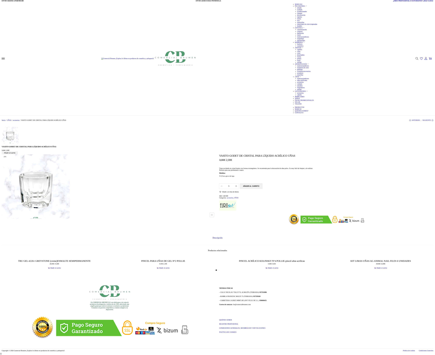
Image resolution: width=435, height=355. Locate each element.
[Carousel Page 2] (218, 270)
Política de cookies (409, 350)
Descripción (217, 238)
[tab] (217, 238)
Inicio (3, 120)
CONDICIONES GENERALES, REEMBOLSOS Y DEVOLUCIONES (242, 328)
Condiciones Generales (426, 350)
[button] (229, 192)
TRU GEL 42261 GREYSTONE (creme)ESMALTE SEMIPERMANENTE (54, 261)
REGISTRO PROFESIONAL (228, 324)
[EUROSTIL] (227, 205)
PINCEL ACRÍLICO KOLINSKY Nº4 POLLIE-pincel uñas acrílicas (272, 261)
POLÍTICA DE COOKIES (227, 332)
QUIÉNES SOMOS (225, 320)
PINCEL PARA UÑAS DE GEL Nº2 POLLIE (163, 261)
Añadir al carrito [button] (55, 268)
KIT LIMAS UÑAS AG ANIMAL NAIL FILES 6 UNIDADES (380, 261)
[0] (421, 58)
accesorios (16, 120)
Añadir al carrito (9, 153)
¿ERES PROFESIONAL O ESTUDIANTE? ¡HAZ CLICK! (413, 1)
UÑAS (9, 120)
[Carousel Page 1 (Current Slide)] (216, 270)
